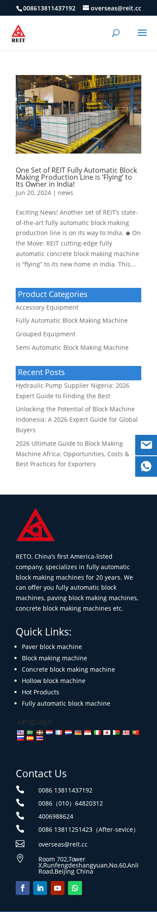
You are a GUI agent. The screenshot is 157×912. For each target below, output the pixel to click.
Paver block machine (52, 646)
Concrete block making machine (68, 669)
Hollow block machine (53, 680)
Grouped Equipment (45, 334)
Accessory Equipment (47, 307)
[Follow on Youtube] (58, 888)
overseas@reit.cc (63, 844)
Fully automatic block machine (66, 703)
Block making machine (54, 658)
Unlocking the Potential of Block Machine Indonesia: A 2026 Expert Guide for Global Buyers (77, 419)
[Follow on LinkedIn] (40, 888)
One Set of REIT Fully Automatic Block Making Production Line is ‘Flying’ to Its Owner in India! (76, 177)
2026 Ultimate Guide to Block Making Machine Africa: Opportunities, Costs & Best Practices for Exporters (72, 453)
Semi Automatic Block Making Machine (72, 347)
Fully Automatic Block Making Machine (72, 320)
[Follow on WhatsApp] (75, 888)
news (65, 192)
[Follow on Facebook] (23, 888)
